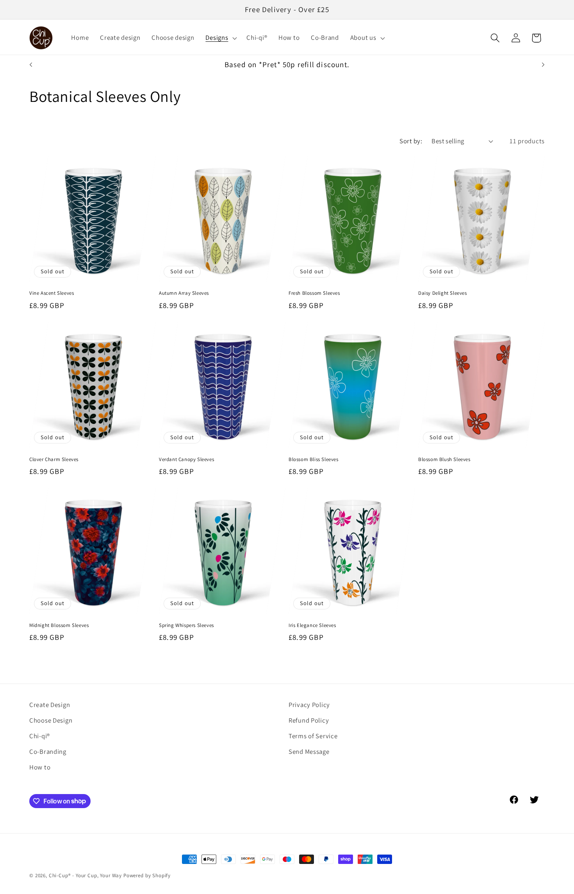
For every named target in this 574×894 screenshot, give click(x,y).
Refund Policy (309, 720)
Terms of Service (313, 736)
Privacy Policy (309, 704)
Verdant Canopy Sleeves (186, 459)
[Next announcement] (543, 65)
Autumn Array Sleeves (184, 293)
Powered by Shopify (147, 875)
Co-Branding (47, 751)
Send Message (309, 751)
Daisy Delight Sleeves (442, 293)
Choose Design (50, 720)
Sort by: (410, 141)
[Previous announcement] (30, 65)
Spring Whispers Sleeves (186, 625)
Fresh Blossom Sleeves (314, 293)
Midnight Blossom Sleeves (59, 625)
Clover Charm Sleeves (53, 459)
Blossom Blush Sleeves (444, 459)
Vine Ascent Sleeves (51, 293)
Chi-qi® (39, 736)
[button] (220, 38)
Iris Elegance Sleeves (312, 625)
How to (39, 767)
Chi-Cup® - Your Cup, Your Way (85, 875)
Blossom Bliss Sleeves (314, 459)
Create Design (49, 704)
